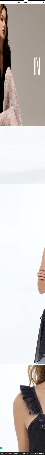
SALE (9, 2)
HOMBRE (6, 2)
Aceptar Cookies (42, 453)
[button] (41, 2)
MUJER (2, 2)
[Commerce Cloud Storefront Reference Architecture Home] (22, 2)
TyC (31, 0)
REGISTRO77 (26, 0)
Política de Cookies (17, 453)
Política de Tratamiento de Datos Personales (26, 453)
